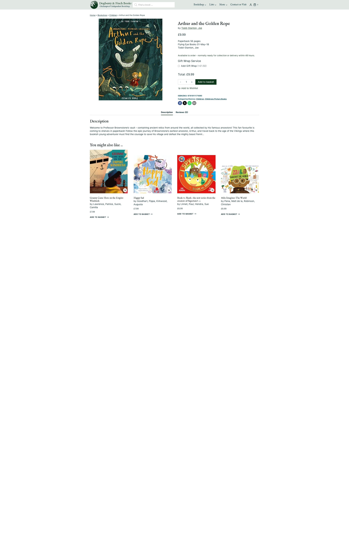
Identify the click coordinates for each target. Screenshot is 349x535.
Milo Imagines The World (234, 198)
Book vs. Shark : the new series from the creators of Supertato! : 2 (196, 199)
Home (92, 15)
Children (113, 15)
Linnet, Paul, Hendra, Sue (195, 204)
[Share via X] (185, 103)
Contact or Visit (238, 4)
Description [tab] (167, 112)
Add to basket (206, 81)
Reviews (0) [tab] (182, 112)
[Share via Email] (194, 103)
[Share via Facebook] (180, 103)
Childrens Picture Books (216, 99)
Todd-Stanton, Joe (191, 28)
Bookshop (102, 15)
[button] (188, 88)
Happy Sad (139, 198)
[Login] (250, 5)
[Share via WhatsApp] (189, 103)
